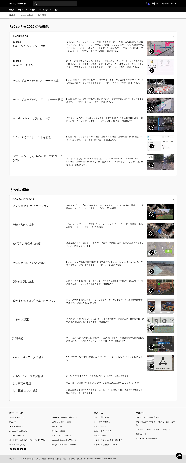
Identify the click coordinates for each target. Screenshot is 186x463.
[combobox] (55, 3)
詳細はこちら (113, 51)
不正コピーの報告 (40, 459)
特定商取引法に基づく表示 (78, 459)
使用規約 (51, 459)
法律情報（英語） (61, 459)
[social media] (18, 449)
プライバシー (13, 459)
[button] (93, 36)
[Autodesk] (18, 3)
